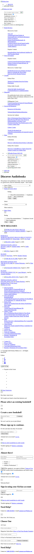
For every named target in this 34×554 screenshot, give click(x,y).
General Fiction (12, 61)
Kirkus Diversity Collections (12, 321)
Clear (9, 198)
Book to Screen (12, 72)
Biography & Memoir (20, 292)
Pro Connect (7, 23)
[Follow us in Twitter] (4, 360)
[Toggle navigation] (1, 9)
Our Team (11, 325)
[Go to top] (5, 366)
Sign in (3, 468)
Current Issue (11, 103)
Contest (16, 325)
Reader (6, 462)
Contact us (7, 329)
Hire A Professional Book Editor (17, 118)
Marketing (24, 112)
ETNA (3, 255)
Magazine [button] (7, 92)
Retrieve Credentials (23, 540)
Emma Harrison (20, 281)
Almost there (4, 433)
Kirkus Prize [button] (7, 302)
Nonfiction (15, 40)
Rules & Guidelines (19, 90)
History (14, 41)
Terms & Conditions (9, 332)
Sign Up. (18, 543)
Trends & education (13, 130)
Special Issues (19, 103)
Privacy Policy (8, 330)
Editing (14, 112)
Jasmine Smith (16, 246)
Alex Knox (14, 283)
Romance (27, 37)
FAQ (19, 325)
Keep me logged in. (6, 473)
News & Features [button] (9, 55)
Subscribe (17, 104)
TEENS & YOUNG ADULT (9, 245)
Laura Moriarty (22, 272)
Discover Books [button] (8, 287)
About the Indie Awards (14, 89)
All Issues (25, 103)
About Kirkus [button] (8, 324)
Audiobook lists (23, 52)
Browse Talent (21, 148)
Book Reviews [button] (8, 28)
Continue (20, 416)
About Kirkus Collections (25, 142)
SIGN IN (10, 4)
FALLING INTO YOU (7, 281)
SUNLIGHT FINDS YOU (8, 272)
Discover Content (12, 148)
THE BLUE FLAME (7, 263)
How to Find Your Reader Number (23, 531)
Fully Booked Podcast (19, 74)
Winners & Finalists (13, 81)
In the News (19, 72)
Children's (13, 46)
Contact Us (7, 341)
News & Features (9, 18)
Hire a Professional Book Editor (13, 313)
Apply (14, 198)
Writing (10, 112)
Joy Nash (27, 239)
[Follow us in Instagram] (4, 361)
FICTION (3, 254)
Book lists (16, 52)
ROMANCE (4, 236)
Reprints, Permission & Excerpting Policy (10, 336)
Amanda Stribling (5, 274)
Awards (21, 70)
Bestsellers (11, 52)
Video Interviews (9, 19)
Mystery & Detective (18, 37)
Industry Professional (10, 465)
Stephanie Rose (5, 283)
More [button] (5, 135)
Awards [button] (6, 75)
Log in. (17, 437)
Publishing (19, 112)
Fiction (16, 35)
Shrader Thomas (22, 255)
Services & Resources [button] (10, 106)
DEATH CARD (5, 246)
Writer (6, 463)
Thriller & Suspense (13, 289)
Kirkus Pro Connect (25, 321)
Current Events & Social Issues (16, 43)
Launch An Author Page (19, 150)
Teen (23, 61)
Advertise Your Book (18, 123)
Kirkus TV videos (14, 300)
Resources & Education (14, 109)
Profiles (10, 70)
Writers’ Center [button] (8, 311)
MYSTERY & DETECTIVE (9, 261)
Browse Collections (13, 142)
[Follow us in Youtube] (5, 363)
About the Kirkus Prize (21, 303)
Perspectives (15, 70)
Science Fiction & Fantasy (15, 63)
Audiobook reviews (9, 16)
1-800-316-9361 (10, 510)
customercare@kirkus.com (25, 510)
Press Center (24, 325)
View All (10, 34)
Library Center (12, 127)
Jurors (12, 83)
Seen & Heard (27, 70)
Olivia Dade (16, 239)
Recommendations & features (19, 132)
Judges (27, 90)
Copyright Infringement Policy (12, 333)
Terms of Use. (29, 468)
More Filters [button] (7, 210)
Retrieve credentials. (17, 446)
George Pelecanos (20, 263)
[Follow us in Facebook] (4, 358)
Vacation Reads (14, 54)
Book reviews (8, 14)
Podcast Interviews (9, 21)
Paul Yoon (10, 255)
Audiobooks (11, 35)
